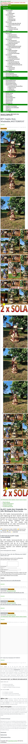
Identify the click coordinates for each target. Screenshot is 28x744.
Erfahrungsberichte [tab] (8, 503)
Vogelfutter (8, 110)
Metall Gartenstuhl (13, 43)
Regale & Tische (12, 87)
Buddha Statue (9, 93)
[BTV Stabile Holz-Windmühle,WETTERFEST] (13, 163)
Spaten (10, 12)
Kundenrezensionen (8, 506)
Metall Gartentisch (12, 36)
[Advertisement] (14, 640)
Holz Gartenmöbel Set (13, 62)
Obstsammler (9, 30)
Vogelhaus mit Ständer (11, 106)
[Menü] (14, 3)
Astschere (10, 17)
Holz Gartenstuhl (12, 40)
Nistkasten (8, 109)
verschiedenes (11, 90)
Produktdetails (4, 589)
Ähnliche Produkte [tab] (7, 505)
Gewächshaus (6, 79)
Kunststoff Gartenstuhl (14, 42)
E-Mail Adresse (4, 569)
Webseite (3, 571)
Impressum (3, 732)
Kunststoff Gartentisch (14, 37)
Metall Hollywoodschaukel (14, 46)
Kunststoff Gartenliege (13, 53)
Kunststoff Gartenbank (14, 59)
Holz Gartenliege (12, 52)
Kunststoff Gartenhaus (11, 74)
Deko (4, 92)
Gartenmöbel (6, 32)
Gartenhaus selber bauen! (12, 76)
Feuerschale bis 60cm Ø (14, 24)
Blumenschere (11, 19)
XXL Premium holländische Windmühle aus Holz (12, 592)
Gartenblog (6, 111)
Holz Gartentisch (12, 34)
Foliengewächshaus (10, 82)
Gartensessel (9, 66)
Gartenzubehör (7, 9)
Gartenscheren (9, 14)
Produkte (8, 114)
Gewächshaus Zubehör (11, 84)
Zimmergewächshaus (11, 83)
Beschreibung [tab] (6, 502)
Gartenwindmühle (11, 130)
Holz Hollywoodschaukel (14, 47)
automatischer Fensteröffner (15, 86)
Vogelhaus (5, 104)
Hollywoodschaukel (10, 44)
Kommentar (4, 566)
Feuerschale (9, 22)
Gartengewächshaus (11, 80)
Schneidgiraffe (11, 20)
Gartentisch (9, 33)
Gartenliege (8, 49)
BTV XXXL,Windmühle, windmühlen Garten (11, 604)
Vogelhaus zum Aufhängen (12, 107)
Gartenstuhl (9, 39)
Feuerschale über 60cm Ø (14, 23)
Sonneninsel (9, 70)
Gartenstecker (9, 100)
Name (2, 568)
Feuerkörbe (8, 26)
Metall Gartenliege (12, 50)
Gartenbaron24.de (12, 741)
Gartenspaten (9, 10)
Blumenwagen (9, 96)
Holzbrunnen (9, 102)
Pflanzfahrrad (9, 103)
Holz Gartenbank (12, 56)
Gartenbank (9, 54)
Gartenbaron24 (17, 669)
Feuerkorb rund (12, 27)
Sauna (4, 77)
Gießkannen (11, 89)
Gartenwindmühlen (10, 97)
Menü (9, 5)
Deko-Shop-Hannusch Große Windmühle (11, 580)
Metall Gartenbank (12, 57)
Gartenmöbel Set (10, 60)
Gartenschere (11, 16)
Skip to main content (6, 1)
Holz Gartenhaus (10, 73)
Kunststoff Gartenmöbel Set (15, 64)
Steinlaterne (9, 94)
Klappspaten (11, 13)
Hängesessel (11, 69)
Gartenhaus (6, 72)
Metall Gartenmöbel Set (14, 63)
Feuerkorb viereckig (13, 29)
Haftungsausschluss (6, 737)
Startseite (5, 7)
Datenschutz (4, 735)
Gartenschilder (9, 99)
